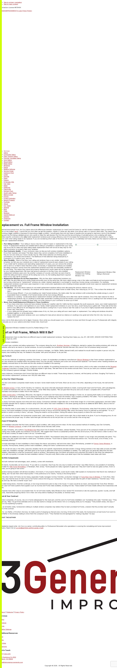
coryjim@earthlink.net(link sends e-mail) (29, 528)
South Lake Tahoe (10, 193)
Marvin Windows (83, 360)
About (6, 204)
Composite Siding (10, 155)
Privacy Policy (19, 612)
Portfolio (7, 202)
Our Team (7, 206)
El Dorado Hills (9, 182)
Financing (7, 218)
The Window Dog (30, 430)
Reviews (6, 213)
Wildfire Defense (9, 169)
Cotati (6, 175)
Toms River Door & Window (90, 477)
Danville (6, 176)
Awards (6, 207)
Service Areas (8, 171)
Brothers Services (63, 345)
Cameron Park (9, 173)
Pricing (6, 197)
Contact (6, 220)
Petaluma (7, 187)
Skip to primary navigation (13, 2)
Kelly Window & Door (7, 388)
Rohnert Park (8, 191)
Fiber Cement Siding (11, 156)
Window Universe (15, 426)
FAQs (5, 211)
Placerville (7, 189)
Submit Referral (9, 215)
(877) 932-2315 (5, 654)
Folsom (6, 180)
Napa (5, 186)
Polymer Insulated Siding (12, 158)
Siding (6, 153)
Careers (6, 217)
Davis (5, 178)
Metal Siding (8, 164)
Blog (5, 209)
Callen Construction (9, 395)
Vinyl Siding (8, 160)
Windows (7, 165)
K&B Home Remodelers (18, 467)
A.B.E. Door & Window (61, 408)
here (16, 231)
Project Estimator (10, 198)
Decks (6, 167)
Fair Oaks (7, 184)
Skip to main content (11, 4)
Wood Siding (8, 162)
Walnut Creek (8, 195)
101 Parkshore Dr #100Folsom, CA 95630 (8, 658)
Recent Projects (9, 200)
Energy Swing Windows (102, 444)
